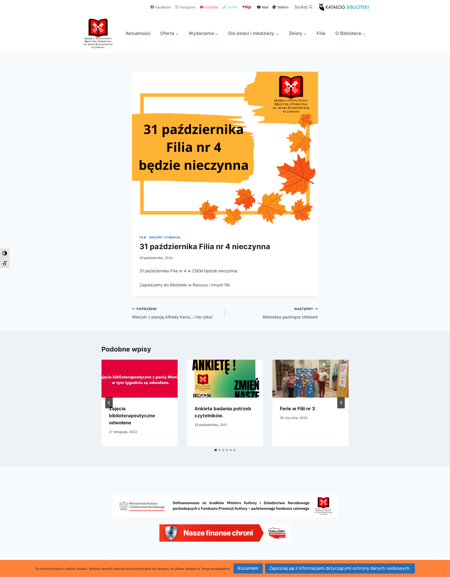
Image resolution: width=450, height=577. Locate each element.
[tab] (215, 450)
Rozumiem (248, 568)
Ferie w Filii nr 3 (297, 408)
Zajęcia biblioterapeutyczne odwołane (132, 415)
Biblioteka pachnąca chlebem (290, 313)
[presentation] (139, 379)
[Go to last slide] (109, 402)
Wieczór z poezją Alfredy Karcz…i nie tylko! (172, 313)
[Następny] (341, 402)
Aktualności (138, 33)
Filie (321, 33)
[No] (444, 568)
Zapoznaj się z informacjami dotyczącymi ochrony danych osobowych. (340, 568)
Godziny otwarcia (165, 237)
